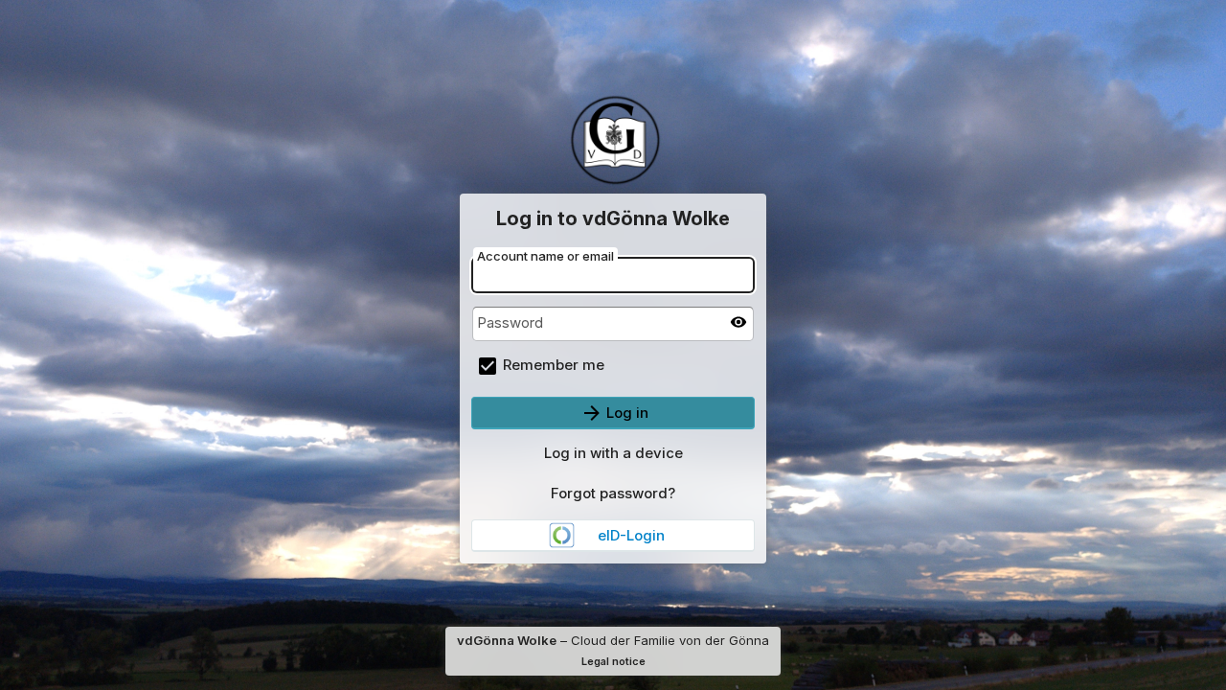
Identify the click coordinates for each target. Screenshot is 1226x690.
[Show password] (738, 322)
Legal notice (613, 661)
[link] (613, 535)
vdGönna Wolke (506, 640)
